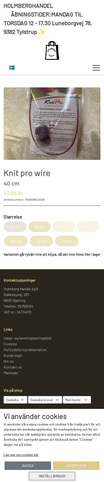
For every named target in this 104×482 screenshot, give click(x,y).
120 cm (41, 241)
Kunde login (13, 355)
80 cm (88, 226)
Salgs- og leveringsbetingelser (28, 338)
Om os (9, 361)
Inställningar (52, 476)
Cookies (10, 343)
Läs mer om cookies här (21, 455)
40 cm (15, 226)
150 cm (66, 241)
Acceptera (76, 465)
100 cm (16, 241)
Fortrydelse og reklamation (25, 349)
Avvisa (28, 465)
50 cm (40, 226)
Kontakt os (13, 367)
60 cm (64, 226)
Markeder (11, 372)
